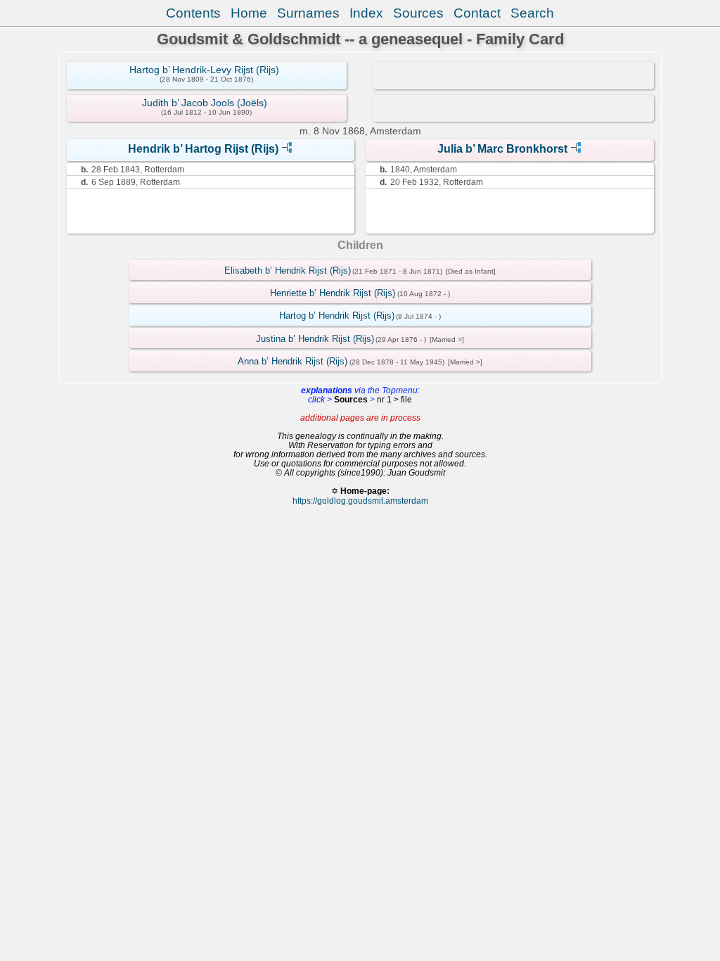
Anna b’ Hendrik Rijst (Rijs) (292, 361)
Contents (193, 13)
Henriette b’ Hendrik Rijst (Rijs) (332, 293)
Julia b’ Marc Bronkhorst (502, 149)
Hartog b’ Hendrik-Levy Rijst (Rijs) (204, 69)
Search (532, 13)
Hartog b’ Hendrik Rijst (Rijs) (336, 315)
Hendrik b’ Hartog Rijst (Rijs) (203, 149)
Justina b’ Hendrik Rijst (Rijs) (315, 338)
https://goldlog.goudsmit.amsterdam (360, 500)
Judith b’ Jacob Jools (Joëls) (204, 102)
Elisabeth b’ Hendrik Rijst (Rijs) (287, 270)
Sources (418, 13)
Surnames (308, 13)
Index (366, 13)
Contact (477, 13)
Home (249, 13)
